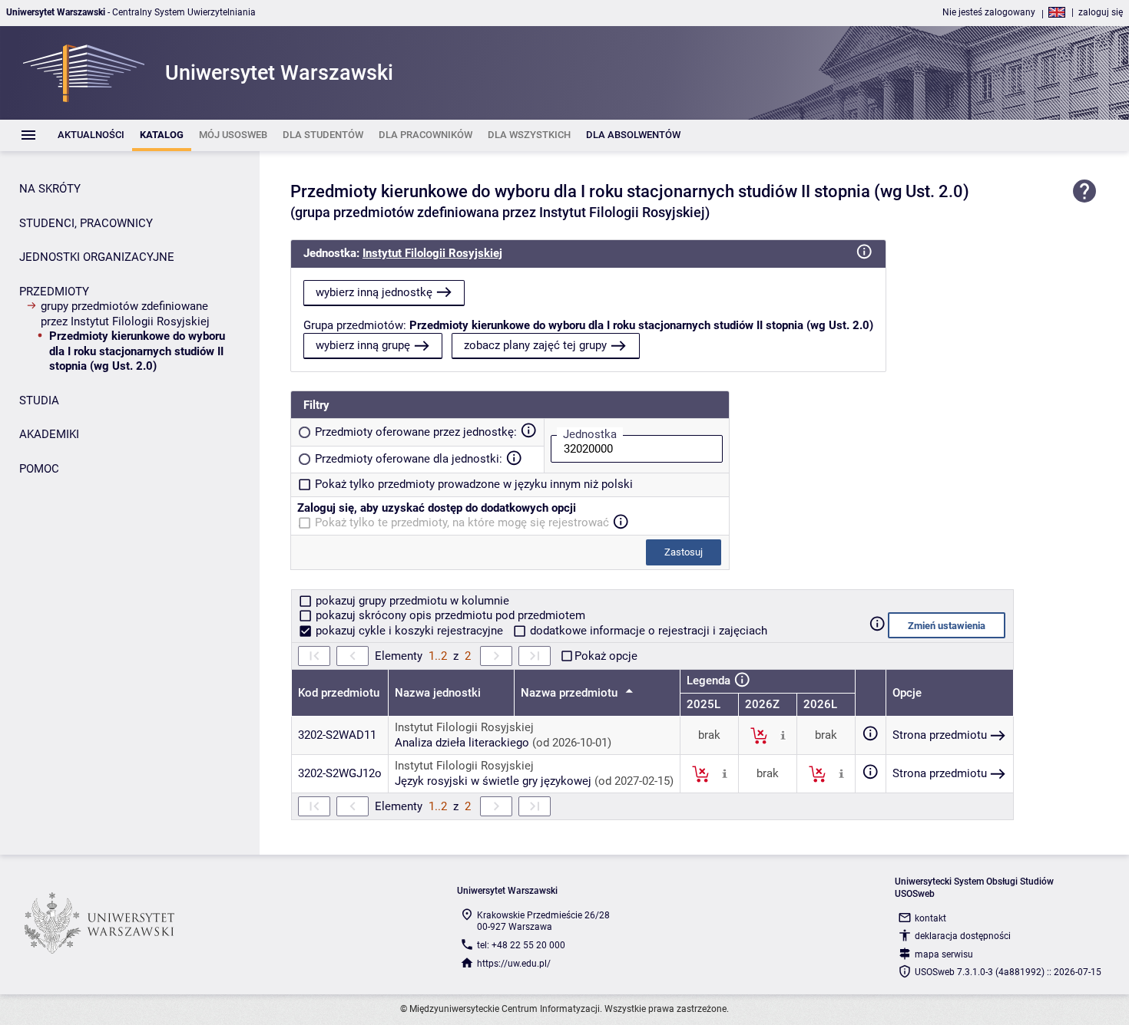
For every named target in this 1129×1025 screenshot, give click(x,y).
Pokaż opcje (605, 656)
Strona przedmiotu (939, 735)
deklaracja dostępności (963, 936)
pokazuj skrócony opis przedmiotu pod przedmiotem (449, 615)
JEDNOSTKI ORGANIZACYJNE (96, 257)
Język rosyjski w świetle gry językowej (493, 781)
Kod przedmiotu (338, 693)
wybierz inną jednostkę (374, 292)
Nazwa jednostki (438, 693)
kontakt (930, 918)
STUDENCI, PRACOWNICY (86, 223)
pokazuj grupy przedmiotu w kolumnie (411, 601)
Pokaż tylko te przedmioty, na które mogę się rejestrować (462, 522)
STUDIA (39, 400)
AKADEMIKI (49, 434)
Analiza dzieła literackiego (462, 743)
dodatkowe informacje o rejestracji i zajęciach (647, 631)
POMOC (39, 469)
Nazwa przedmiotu (571, 693)
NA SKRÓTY (50, 189)
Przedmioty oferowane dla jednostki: (408, 459)
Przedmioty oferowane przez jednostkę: (416, 432)
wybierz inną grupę (363, 345)
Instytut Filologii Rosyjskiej (432, 253)
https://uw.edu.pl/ (514, 963)
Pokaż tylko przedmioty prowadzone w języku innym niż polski (474, 484)
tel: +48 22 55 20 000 (521, 945)
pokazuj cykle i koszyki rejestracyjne (409, 631)
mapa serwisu (944, 954)
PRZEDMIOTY (54, 291)
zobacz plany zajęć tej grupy (535, 345)
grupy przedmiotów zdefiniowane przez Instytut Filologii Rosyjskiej (125, 313)
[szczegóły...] (783, 735)
